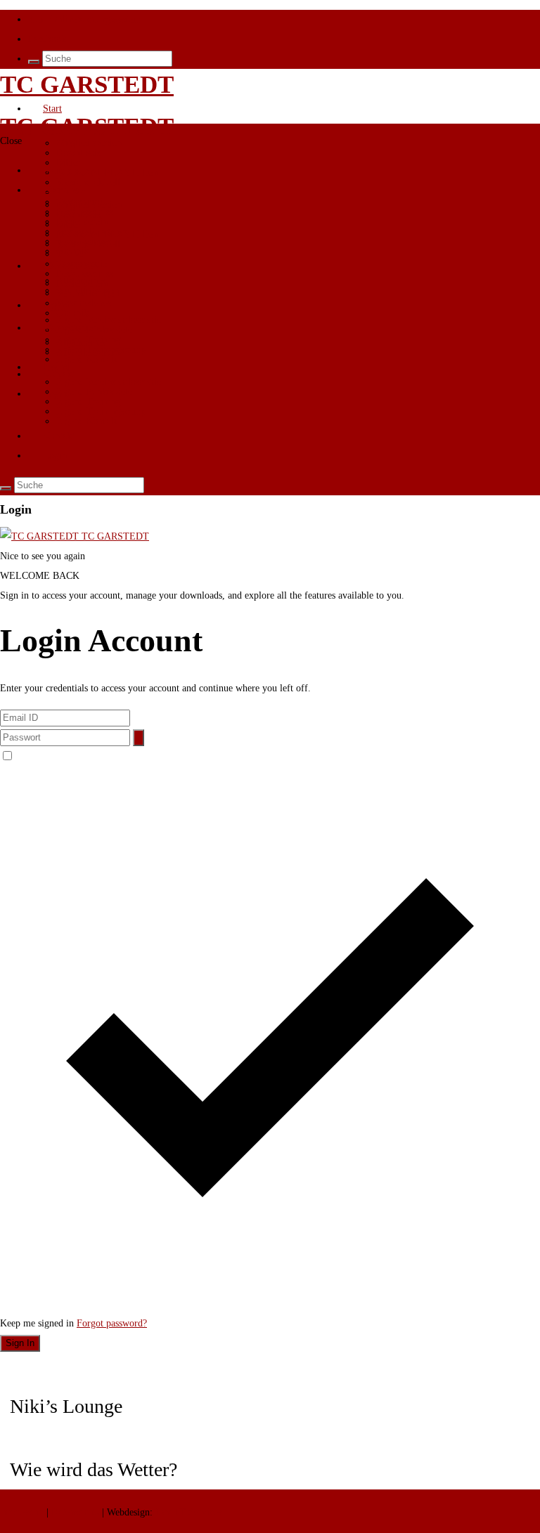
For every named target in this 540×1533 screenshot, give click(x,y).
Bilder (68, 224)
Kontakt (59, 436)
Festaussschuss (84, 273)
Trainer (71, 254)
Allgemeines (80, 342)
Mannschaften (70, 327)
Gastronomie (81, 264)
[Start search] (33, 62)
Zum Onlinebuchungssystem (84, 19)
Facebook (47, 39)
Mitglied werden (89, 143)
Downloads (78, 153)
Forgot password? (112, 1323)
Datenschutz (75, 1512)
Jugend (56, 367)
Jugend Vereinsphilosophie (108, 382)
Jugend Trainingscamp (101, 411)
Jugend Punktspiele (94, 391)
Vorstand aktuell (88, 244)
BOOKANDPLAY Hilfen (107, 172)
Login (55, 394)
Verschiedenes (83, 303)
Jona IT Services (188, 1512)
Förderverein (82, 221)
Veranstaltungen (87, 293)
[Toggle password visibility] (138, 737)
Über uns (61, 128)
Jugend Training (88, 401)
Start (52, 108)
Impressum (23, 1512)
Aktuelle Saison (87, 352)
